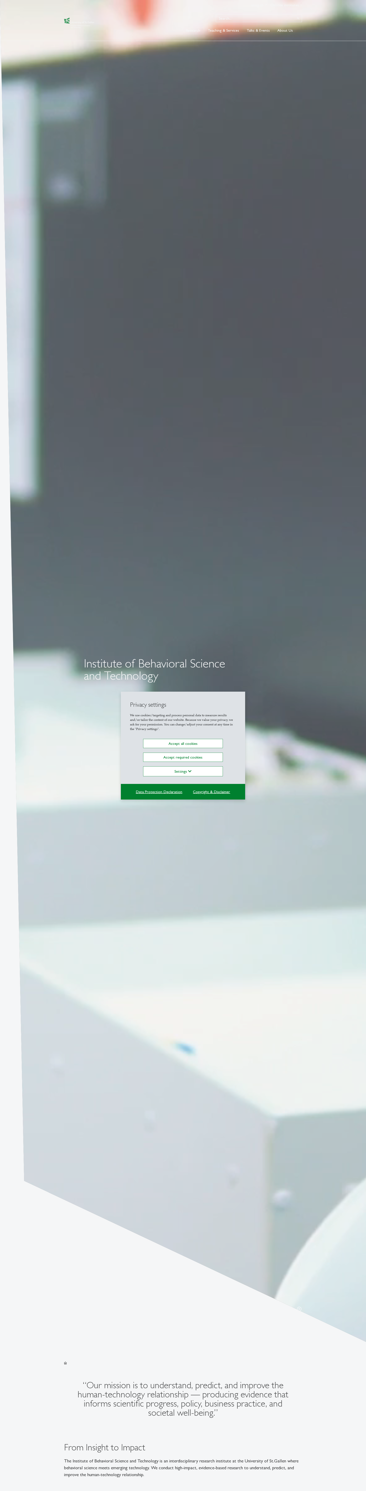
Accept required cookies (182, 757)
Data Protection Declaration (159, 791)
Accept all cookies (183, 743)
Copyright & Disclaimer (211, 791)
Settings (181, 771)
